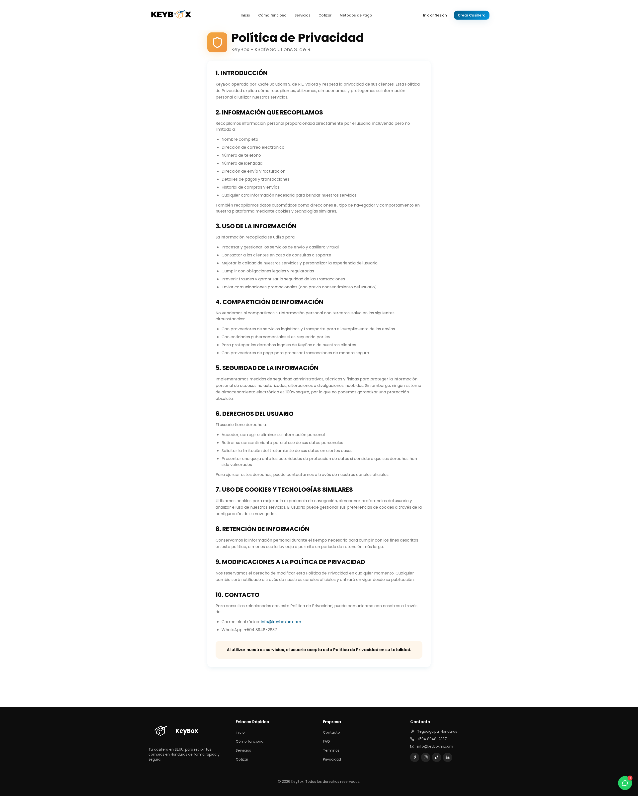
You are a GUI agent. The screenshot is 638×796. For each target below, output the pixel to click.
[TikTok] (436, 757)
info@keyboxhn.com (281, 622)
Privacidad (332, 759)
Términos (331, 750)
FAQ (326, 741)
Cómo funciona (272, 15)
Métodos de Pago (356, 15)
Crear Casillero (471, 15)
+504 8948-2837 (432, 738)
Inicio (245, 15)
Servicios (303, 15)
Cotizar (325, 15)
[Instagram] (425, 757)
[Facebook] (414, 757)
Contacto (331, 732)
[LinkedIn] (447, 757)
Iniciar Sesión (435, 15)
